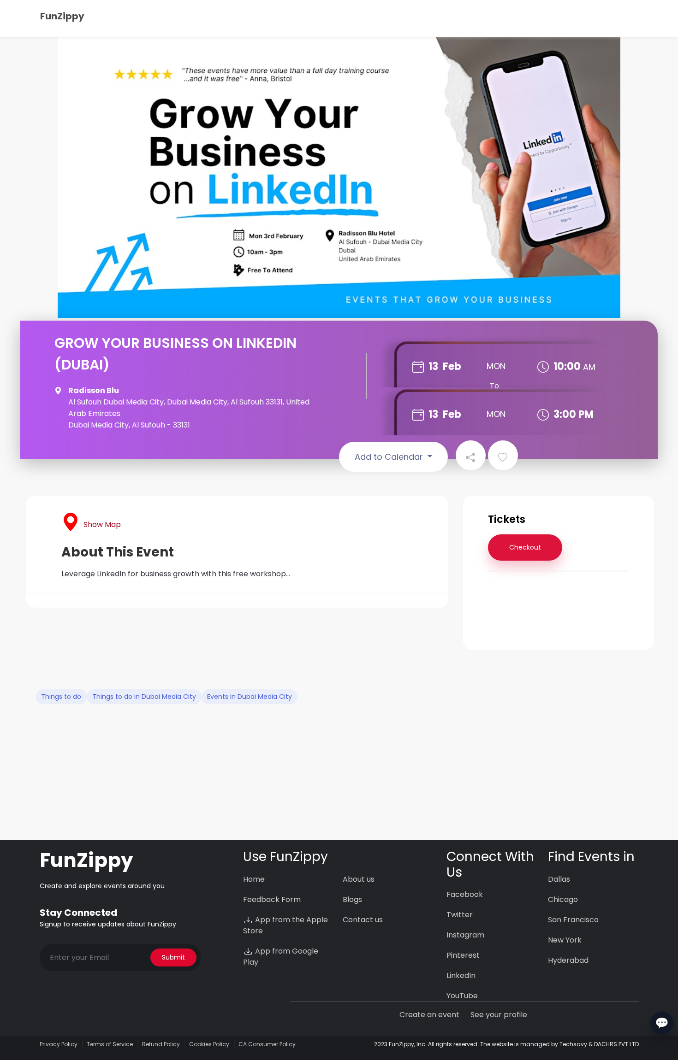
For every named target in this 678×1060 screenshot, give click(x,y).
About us (359, 879)
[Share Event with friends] (471, 455)
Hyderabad (568, 960)
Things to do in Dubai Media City (144, 696)
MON (496, 366)
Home (254, 879)
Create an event (429, 1014)
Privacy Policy (58, 1044)
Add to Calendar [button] (390, 457)
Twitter (459, 914)
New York (565, 940)
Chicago (563, 899)
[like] (503, 455)
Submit (173, 957)
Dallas (559, 879)
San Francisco (573, 919)
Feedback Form (272, 899)
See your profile (498, 1014)
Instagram (465, 935)
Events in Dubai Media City (249, 696)
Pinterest (463, 955)
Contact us (363, 919)
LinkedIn (461, 975)
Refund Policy (161, 1044)
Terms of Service (110, 1044)
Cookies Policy (209, 1044)
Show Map (102, 524)
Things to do (61, 696)
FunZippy (62, 16)
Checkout (525, 547)
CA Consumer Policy (267, 1044)
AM (589, 367)
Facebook (464, 894)
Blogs (352, 899)
